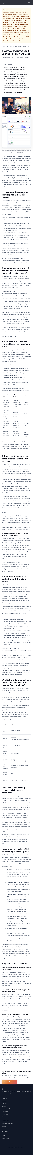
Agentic (4, 1106)
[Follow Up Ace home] (3, 2)
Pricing (3, 1116)
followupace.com (12, 872)
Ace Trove (10, 361)
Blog (7, 46)
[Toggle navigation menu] (29, 2)
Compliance (5, 1111)
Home (3, 46)
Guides (4, 1126)
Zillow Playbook (18, 983)
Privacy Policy (5, 1138)
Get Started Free (9, 1082)
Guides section (8, 953)
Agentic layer (8, 516)
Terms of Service (6, 1141)
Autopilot (4, 1103)
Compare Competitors (8, 1123)
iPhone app (5, 1114)
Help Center (5, 1131)
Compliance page (11, 837)
